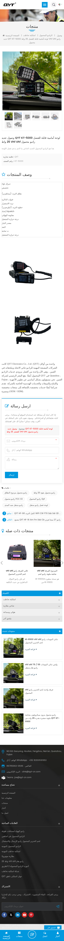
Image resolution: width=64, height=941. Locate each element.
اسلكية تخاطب (29, 35)
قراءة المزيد (30, 649)
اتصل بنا (5, 813)
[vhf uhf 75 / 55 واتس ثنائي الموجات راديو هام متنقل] (13, 673)
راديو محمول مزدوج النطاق (16, 492)
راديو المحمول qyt (37, 499)
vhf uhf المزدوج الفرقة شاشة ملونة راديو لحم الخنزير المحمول (47, 572)
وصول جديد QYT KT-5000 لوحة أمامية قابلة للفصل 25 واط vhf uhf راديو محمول (30, 430)
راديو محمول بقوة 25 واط (44, 492)
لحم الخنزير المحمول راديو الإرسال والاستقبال (21, 841)
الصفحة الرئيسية (12, 35)
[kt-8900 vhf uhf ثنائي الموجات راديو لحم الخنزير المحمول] (13, 648)
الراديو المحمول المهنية (11, 846)
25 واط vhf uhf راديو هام (13, 861)
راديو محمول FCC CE (14, 499)
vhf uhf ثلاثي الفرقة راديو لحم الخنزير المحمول (17, 572)
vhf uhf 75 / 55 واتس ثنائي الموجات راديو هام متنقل (41, 666)
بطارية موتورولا (8, 856)
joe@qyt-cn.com (22, 777)
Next (62, 562)
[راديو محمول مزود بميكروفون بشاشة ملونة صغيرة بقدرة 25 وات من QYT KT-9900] (13, 723)
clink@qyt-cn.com (31, 771)
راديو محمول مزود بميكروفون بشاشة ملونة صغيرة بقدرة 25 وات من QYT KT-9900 (42, 718)
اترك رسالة (32, 934)
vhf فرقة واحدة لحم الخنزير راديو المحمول (39, 691)
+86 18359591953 (37, 760)
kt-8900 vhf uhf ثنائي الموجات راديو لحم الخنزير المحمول (41, 641)
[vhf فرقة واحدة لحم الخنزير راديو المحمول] (13, 698)
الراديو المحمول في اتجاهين (13, 836)
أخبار (4, 808)
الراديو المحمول (45, 35)
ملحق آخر (7, 618)
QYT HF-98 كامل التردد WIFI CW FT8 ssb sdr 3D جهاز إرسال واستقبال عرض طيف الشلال (38, 513)
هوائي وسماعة (9, 612)
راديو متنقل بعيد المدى (14, 505)
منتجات (5, 803)
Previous (1, 562)
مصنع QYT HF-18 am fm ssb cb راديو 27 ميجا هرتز (38, 519)
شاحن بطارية (8, 605)
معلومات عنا (7, 798)
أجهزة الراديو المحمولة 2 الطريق (15, 866)
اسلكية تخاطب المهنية (11, 851)
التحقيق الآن (51, 927)
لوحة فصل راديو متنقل (39, 505)
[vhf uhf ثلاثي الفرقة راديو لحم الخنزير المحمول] (16, 553)
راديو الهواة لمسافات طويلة (13, 831)
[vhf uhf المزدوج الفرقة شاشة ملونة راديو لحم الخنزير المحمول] (47, 553)
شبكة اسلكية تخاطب (10, 871)
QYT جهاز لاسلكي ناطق (12, 876)
